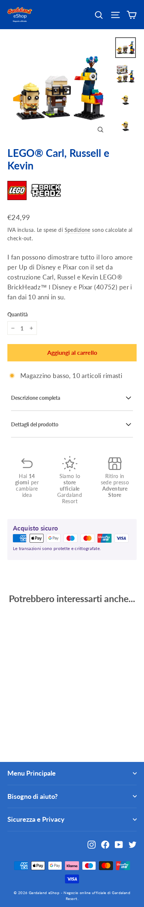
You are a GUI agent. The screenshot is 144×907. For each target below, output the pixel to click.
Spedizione (77, 230)
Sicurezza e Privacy (36, 819)
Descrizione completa (35, 398)
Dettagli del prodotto (34, 424)
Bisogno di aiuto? (32, 796)
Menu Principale (31, 773)
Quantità (17, 314)
